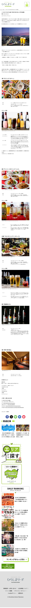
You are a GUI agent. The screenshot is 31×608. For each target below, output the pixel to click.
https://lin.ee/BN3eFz (11, 404)
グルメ (3, 9)
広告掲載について (23, 588)
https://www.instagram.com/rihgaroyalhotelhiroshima (14, 407)
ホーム (1, 9)
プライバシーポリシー (20, 590)
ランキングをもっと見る (15, 559)
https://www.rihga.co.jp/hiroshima (9, 403)
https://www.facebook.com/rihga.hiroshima (13, 405)
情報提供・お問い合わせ (9, 588)
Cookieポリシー (12, 593)
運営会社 (20, 593)
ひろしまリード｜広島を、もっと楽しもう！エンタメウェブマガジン (8, 4)
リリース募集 (8, 590)
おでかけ (4, 15)
